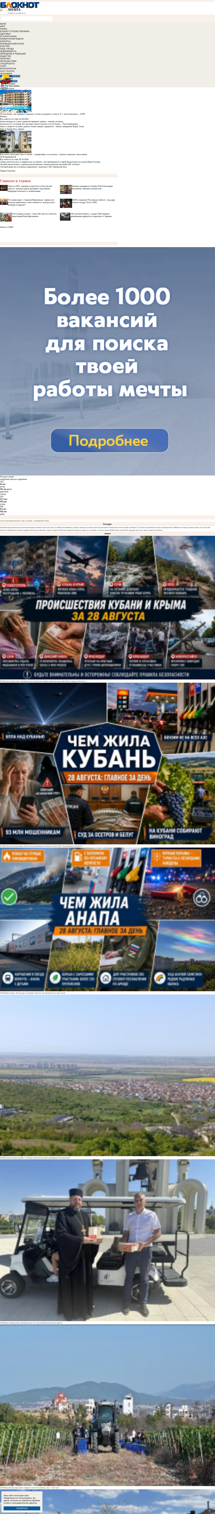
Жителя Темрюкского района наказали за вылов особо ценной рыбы (83, 527)
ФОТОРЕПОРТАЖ (8, 69)
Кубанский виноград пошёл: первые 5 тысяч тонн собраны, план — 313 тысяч (31, 1488)
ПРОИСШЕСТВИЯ (8, 61)
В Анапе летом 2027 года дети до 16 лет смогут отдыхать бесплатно (138, 530)
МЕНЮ (3, 24)
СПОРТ (3, 66)
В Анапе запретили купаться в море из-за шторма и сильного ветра (85, 530)
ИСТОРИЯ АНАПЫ (8, 36)
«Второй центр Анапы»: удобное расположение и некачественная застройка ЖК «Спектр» (40, 164)
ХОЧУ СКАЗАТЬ (7, 71)
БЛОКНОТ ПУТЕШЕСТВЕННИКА (14, 31)
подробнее (22, 479)
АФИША (3, 29)
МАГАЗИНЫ (14, 86)
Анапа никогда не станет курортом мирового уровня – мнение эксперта (31, 121)
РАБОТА (16, 76)
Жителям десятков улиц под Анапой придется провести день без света (29, 527)
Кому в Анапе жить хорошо (12, 129)
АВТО (2, 26)
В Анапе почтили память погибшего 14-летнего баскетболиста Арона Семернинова (142, 527)
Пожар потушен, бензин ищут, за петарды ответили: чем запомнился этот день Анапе (34, 993)
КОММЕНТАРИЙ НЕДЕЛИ (11, 39)
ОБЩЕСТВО (5, 56)
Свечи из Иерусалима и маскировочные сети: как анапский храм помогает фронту (33, 1323)
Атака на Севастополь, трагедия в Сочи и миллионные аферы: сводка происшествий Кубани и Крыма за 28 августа (45, 681)
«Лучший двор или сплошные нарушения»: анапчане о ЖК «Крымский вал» (33, 167)
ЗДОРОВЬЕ (5, 34)
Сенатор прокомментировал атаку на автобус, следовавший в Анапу (24, 521)
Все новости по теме (9, 119)
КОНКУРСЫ (5, 41)
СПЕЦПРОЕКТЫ (7, 64)
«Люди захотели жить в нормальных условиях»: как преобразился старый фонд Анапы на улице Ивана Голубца (50, 162)
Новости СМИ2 (6, 227)
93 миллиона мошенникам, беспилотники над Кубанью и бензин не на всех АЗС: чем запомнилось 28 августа (43, 846)
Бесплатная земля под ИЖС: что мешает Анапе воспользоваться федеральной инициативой (37, 1158)
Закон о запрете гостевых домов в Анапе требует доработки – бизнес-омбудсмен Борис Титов (42, 126)
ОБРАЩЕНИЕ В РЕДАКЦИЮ (13, 54)
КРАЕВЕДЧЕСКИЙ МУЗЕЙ (12, 44)
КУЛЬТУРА (5, 46)
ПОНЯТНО (22, 1508)
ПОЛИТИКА (5, 59)
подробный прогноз (8, 479)
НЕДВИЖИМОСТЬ (8, 51)
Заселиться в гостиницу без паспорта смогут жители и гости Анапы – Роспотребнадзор (39, 124)
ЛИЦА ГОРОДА (7, 49)
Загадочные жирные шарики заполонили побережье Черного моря (33, 530)
